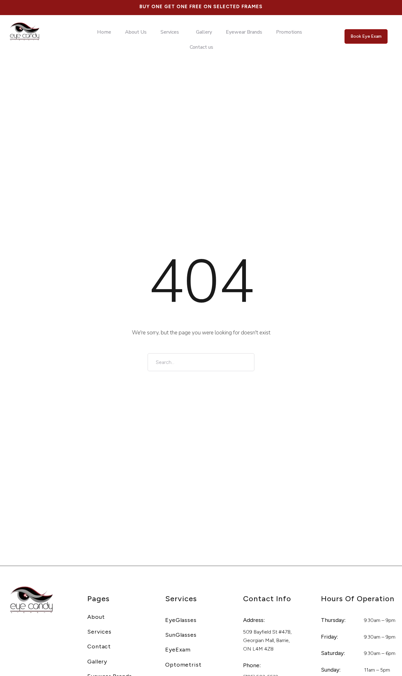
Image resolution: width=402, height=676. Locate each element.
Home (104, 32)
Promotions (289, 32)
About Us (136, 32)
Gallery (204, 32)
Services (169, 32)
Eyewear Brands (244, 32)
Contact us (201, 47)
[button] (171, 32)
